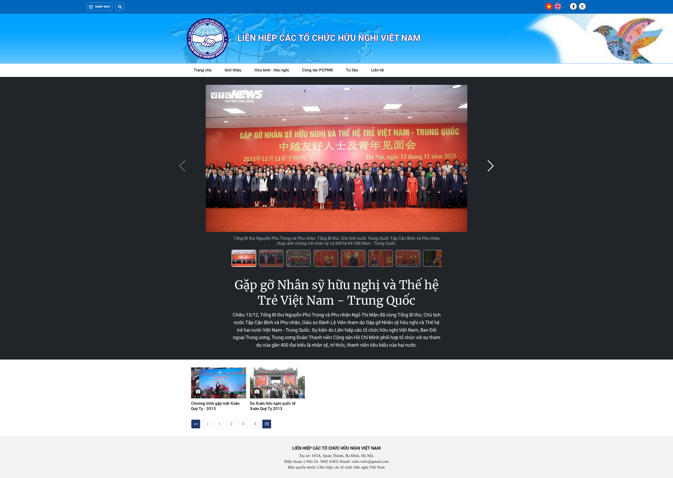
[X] (582, 6)
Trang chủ (202, 70)
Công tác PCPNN (317, 70)
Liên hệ (377, 70)
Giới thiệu (233, 70)
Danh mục (102, 6)
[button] (490, 166)
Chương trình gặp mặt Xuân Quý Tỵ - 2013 (215, 406)
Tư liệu (355, 71)
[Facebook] (573, 6)
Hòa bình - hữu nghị (271, 70)
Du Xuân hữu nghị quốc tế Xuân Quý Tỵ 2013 (272, 406)
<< (196, 424)
